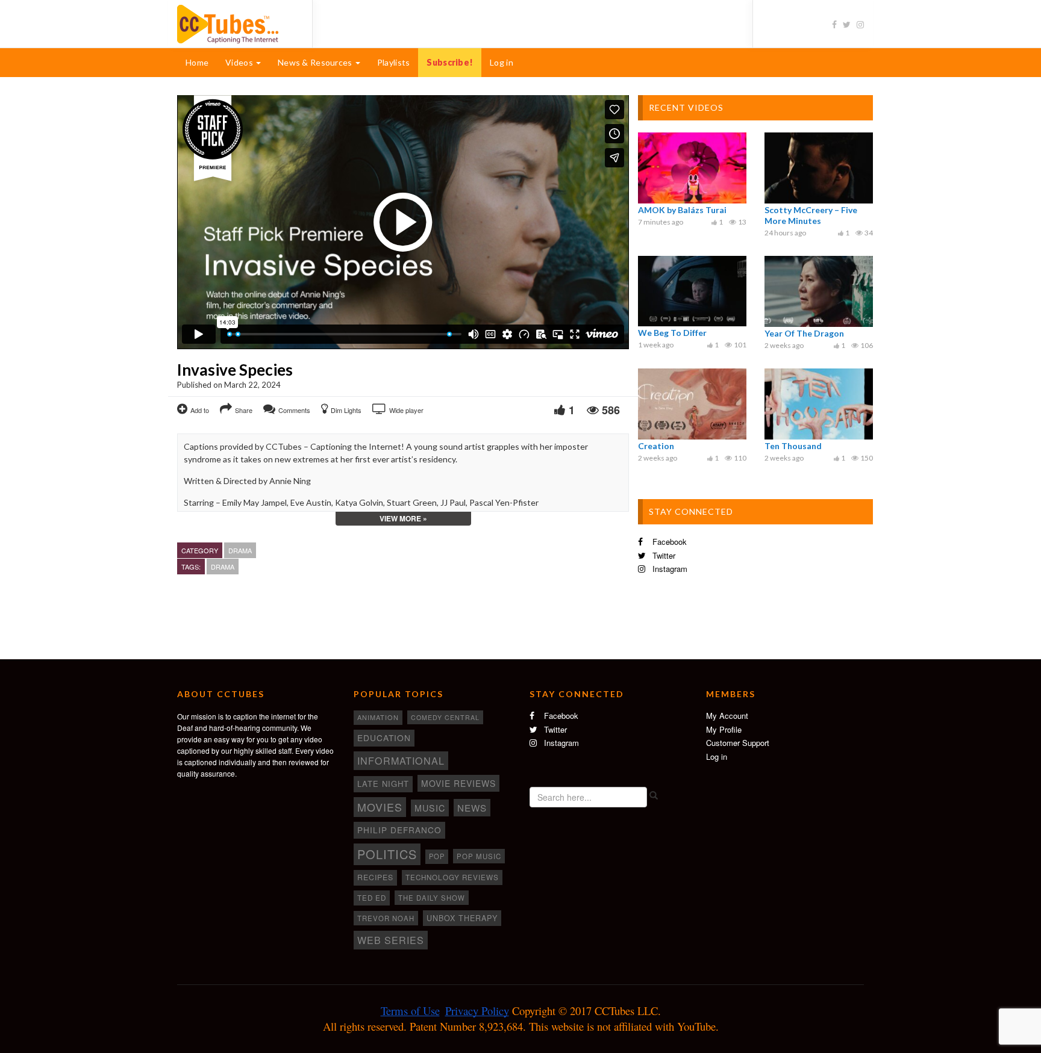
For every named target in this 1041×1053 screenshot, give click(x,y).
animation (378, 717)
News (472, 807)
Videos (240, 62)
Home (197, 62)
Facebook (668, 541)
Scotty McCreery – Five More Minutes (810, 215)
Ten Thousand (793, 446)
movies (379, 807)
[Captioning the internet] (235, 23)
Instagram (668, 568)
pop (437, 856)
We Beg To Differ (672, 333)
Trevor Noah (385, 918)
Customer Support (737, 742)
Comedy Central (445, 717)
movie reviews (458, 783)
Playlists (393, 62)
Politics (387, 854)
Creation (656, 446)
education (384, 738)
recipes (375, 877)
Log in (501, 62)
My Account (727, 715)
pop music (479, 856)
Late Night (383, 783)
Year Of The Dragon (804, 333)
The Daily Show (431, 897)
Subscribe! (450, 62)
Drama (240, 550)
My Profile (724, 729)
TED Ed (371, 897)
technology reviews (452, 877)
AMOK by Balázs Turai (682, 210)
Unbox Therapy (462, 918)
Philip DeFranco (399, 830)
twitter (662, 555)
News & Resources (316, 62)
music (429, 808)
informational (401, 760)
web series (390, 940)
